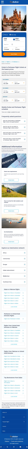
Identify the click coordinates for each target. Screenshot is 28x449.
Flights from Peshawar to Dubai (12, 318)
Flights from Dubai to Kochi (11, 393)
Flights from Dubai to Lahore (11, 300)
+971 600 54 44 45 (14, 443)
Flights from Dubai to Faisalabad (12, 292)
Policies (7, 441)
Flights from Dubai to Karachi (11, 298)
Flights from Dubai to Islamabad (12, 295)
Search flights (14, 54)
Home (3, 61)
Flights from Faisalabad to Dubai (12, 356)
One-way (13, 34)
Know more (11, 180)
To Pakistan (15, 61)
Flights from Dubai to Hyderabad (12, 390)
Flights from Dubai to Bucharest (12, 388)
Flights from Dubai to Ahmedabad (9, 381)
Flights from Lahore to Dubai (11, 364)
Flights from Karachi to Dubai (11, 361)
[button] (14, 121)
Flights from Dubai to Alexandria (12, 385)
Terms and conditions (17, 441)
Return (6, 34)
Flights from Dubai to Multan (11, 303)
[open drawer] (2, 1)
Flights (8, 61)
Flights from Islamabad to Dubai (12, 359)
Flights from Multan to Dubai (11, 366)
